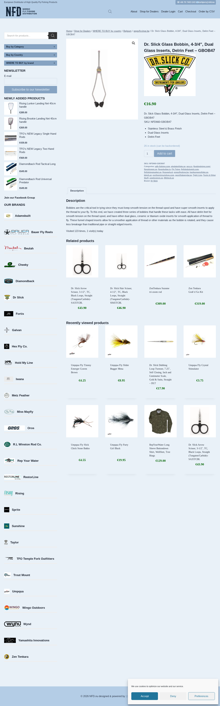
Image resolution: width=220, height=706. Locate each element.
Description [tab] (77, 190)
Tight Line (197, 175)
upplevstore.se (156, 178)
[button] (133, 43)
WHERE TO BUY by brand (20, 63)
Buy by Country (14, 55)
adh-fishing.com (162, 166)
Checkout (190, 11)
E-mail (7, 75)
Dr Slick (154, 181)
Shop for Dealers (149, 11)
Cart (180, 11)
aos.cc (189, 166)
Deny (173, 696)
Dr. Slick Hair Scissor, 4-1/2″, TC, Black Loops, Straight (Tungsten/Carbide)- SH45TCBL (121, 295)
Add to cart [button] (160, 315)
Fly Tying (176, 169)
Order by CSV (207, 11)
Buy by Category (15, 46)
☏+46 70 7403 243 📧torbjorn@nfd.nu (195, 2)
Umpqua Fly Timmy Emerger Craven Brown (81, 369)
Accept (145, 696)
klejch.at (148, 175)
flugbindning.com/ (201, 166)
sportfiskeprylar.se (183, 175)
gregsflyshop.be (181, 172)
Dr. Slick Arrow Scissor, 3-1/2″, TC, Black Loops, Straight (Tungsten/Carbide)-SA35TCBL (81, 295)
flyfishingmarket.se (152, 172)
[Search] (52, 35)
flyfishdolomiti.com (190, 169)
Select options (121, 389)
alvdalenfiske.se (178, 166)
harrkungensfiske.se (199, 172)
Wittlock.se (169, 178)
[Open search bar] (110, 11)
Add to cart (164, 153)
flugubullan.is (164, 169)
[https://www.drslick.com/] (180, 75)
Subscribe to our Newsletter (31, 89)
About (134, 11)
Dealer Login (168, 11)
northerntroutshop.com (163, 175)
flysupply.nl (167, 172)
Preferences (201, 696)
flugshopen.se (150, 169)
